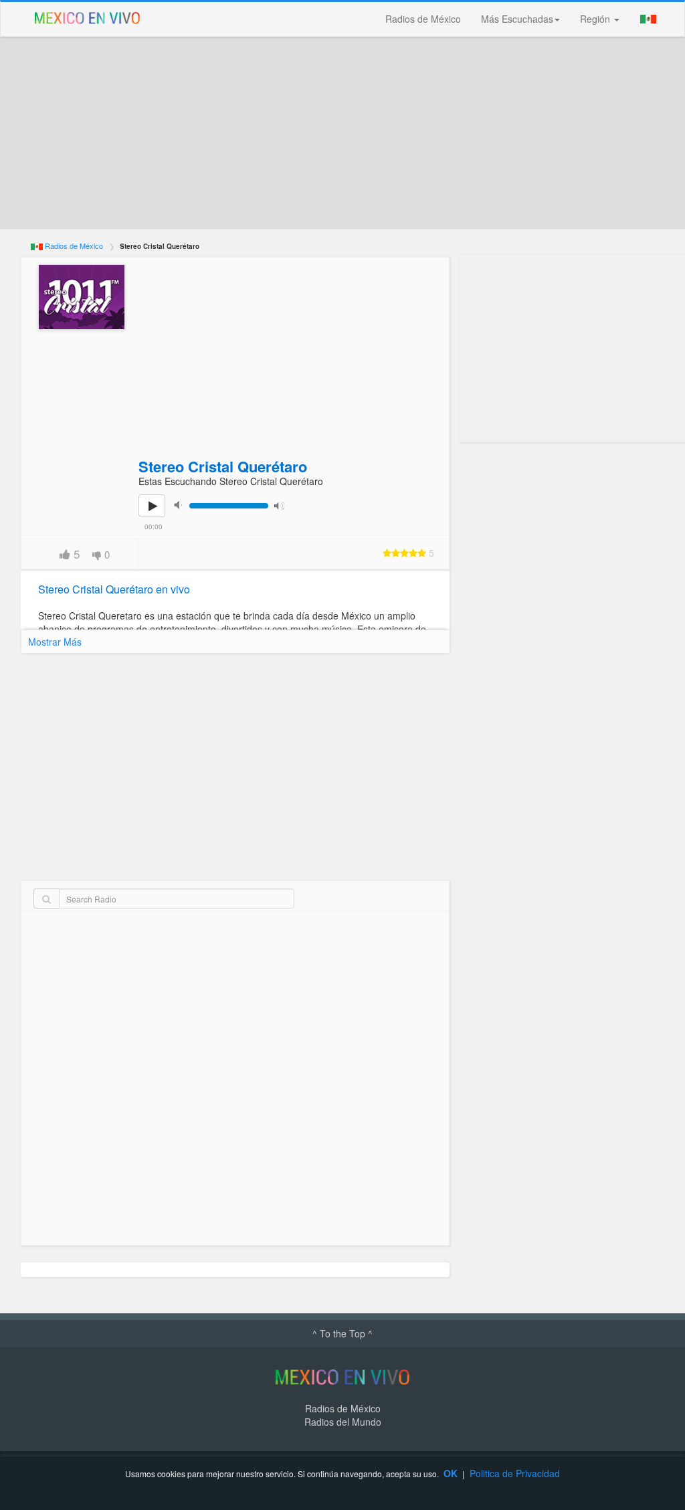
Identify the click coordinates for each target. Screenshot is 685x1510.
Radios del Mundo (342, 1421)
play (159, 515)
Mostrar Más (55, 641)
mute (182, 505)
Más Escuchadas (517, 18)
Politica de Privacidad (515, 1473)
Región (596, 18)
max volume (282, 505)
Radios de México (423, 18)
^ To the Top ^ (342, 1333)
